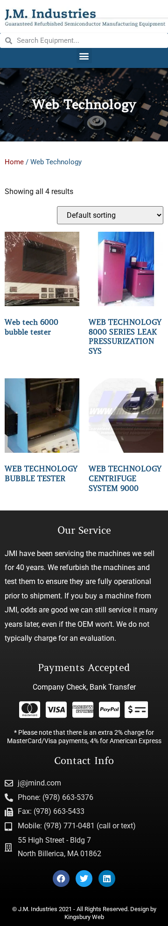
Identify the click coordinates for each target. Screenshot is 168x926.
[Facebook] (61, 878)
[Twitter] (84, 878)
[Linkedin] (106, 878)
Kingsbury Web (84, 916)
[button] (84, 55)
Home (14, 162)
